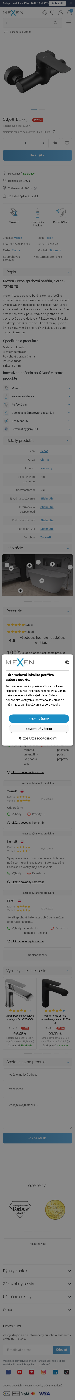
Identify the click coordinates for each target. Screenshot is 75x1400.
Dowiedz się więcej (17, 709)
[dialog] (37, 700)
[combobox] (67, 662)
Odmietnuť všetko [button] (39, 728)
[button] (38, 738)
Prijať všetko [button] (39, 718)
